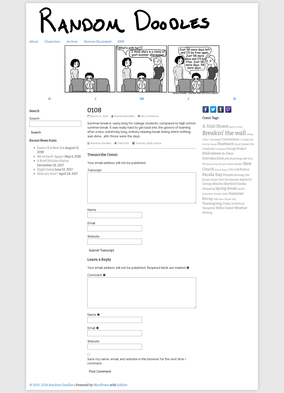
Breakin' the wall (224, 133)
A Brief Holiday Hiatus (53, 161)
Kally (150, 143)
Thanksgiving (212, 203)
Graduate (208, 148)
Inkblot (122, 385)
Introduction (213, 158)
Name (91, 210)
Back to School (235, 127)
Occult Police (239, 169)
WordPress (101, 385)
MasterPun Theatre (216, 164)
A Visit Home (215, 126)
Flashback (225, 144)
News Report (222, 169)
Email (91, 223)
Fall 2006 (123, 143)
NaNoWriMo (235, 164)
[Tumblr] (220, 109)
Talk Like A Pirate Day (225, 199)
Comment (97, 275)
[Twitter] (213, 109)
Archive (72, 41)
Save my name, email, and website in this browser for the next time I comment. (136, 361)
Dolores (141, 143)
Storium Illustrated (97, 41)
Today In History (234, 203)
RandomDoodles (124, 116)
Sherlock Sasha (235, 184)
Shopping (208, 188)
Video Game (225, 208)
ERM (121, 41)
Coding (250, 134)
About (33, 41)
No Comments (150, 116)
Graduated (221, 149)
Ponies (228, 175)
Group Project (236, 148)
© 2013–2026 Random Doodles (51, 385)
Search (34, 118)
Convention (230, 139)
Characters (52, 41)
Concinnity (215, 139)
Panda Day (212, 174)
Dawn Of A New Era (50, 148)
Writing (207, 212)
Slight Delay (45, 169)
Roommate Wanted (237, 179)
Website (93, 236)
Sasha (157, 143)
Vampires (208, 208)
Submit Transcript (101, 250)
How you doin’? (47, 174)
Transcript (94, 170)
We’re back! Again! (50, 156)
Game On (247, 144)
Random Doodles (100, 143)
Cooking (244, 139)
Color (205, 139)
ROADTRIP (217, 179)
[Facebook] (205, 109)
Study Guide (221, 193)
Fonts (237, 144)
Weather (240, 208)
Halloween (211, 153)
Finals (213, 144)
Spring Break (226, 188)
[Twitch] (228, 109)
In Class (227, 153)
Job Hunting (233, 158)
